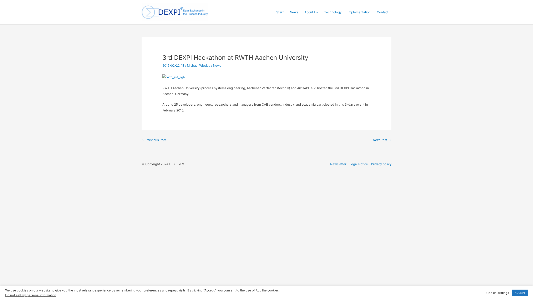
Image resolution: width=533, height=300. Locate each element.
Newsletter (338, 164)
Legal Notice (359, 164)
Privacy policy (381, 164)
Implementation (359, 12)
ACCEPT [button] (520, 292)
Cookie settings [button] (497, 293)
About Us (311, 12)
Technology (332, 12)
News (294, 12)
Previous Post (154, 140)
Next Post (382, 140)
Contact (382, 12)
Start (280, 12)
